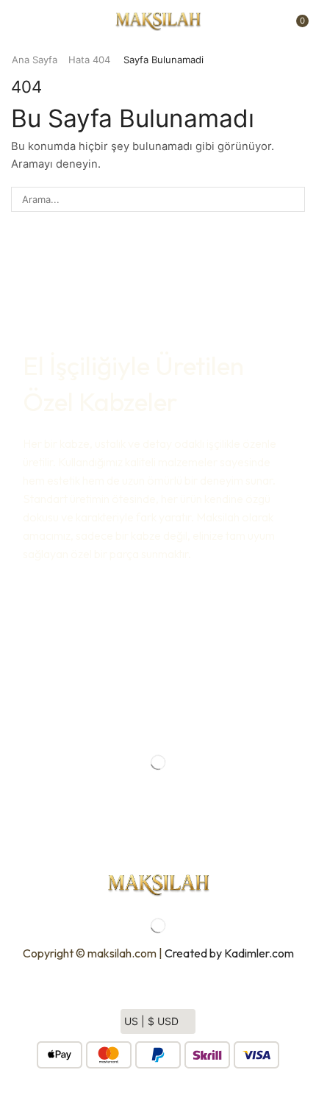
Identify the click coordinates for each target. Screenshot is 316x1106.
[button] (13, 20)
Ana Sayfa (34, 59)
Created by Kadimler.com (229, 953)
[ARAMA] (292, 199)
